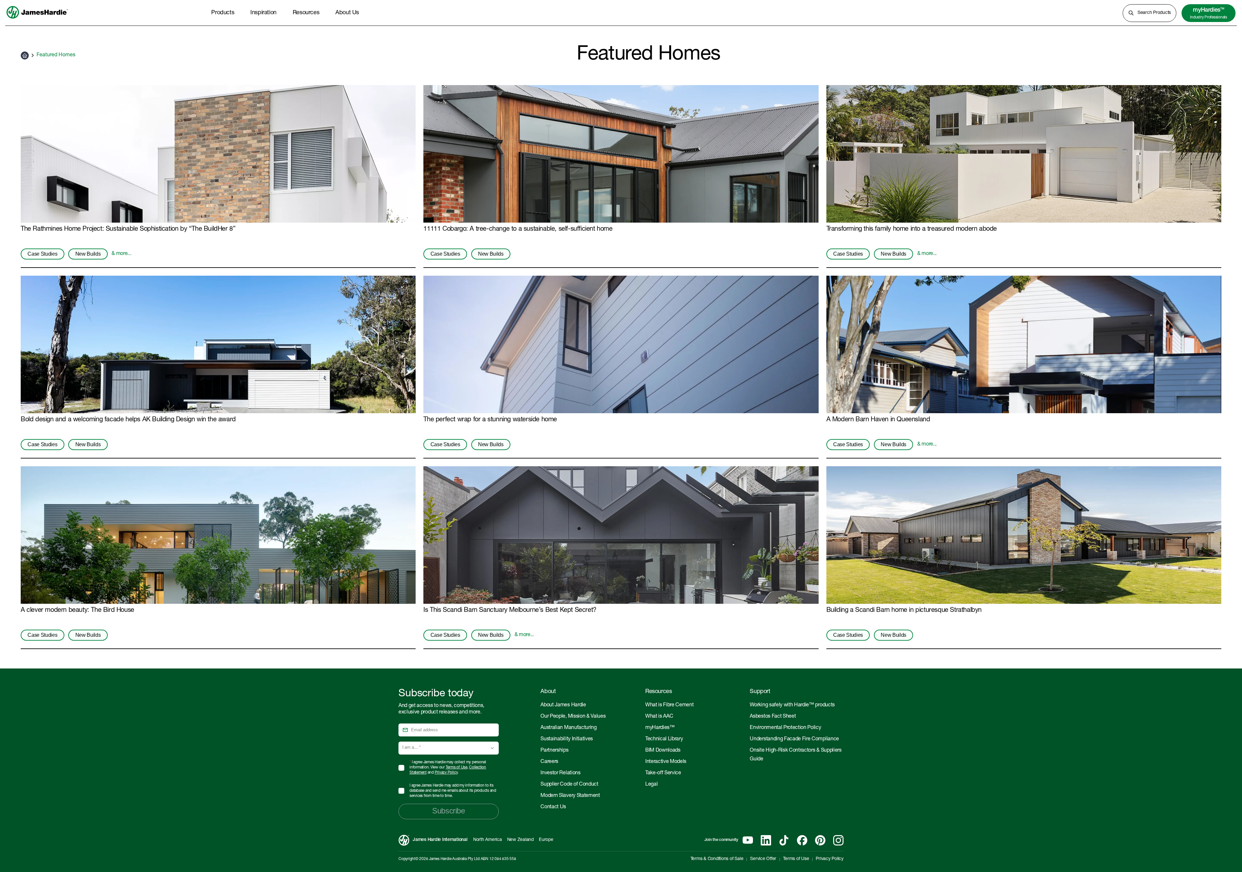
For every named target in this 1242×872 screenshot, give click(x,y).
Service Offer (763, 859)
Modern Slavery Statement (570, 796)
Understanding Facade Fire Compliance (794, 739)
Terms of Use (456, 767)
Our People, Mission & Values (572, 716)
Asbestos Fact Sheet (773, 716)
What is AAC (659, 716)
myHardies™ (660, 728)
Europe (546, 840)
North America (487, 840)
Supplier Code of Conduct (569, 784)
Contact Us (553, 807)
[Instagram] (838, 840)
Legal (651, 784)
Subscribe (448, 810)
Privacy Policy (446, 773)
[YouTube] (748, 840)
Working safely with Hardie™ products (792, 705)
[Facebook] (802, 840)
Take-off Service (663, 773)
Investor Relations (560, 773)
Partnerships (554, 750)
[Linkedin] (766, 840)
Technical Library (664, 739)
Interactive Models (665, 762)
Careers (549, 762)
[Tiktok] (784, 840)
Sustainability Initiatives (566, 739)
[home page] (37, 19)
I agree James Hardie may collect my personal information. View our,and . (447, 767)
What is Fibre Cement (669, 705)
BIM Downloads (663, 750)
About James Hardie (563, 705)
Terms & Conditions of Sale (717, 859)
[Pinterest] (820, 840)
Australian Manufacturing (568, 728)
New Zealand (520, 840)
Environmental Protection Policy (785, 728)
